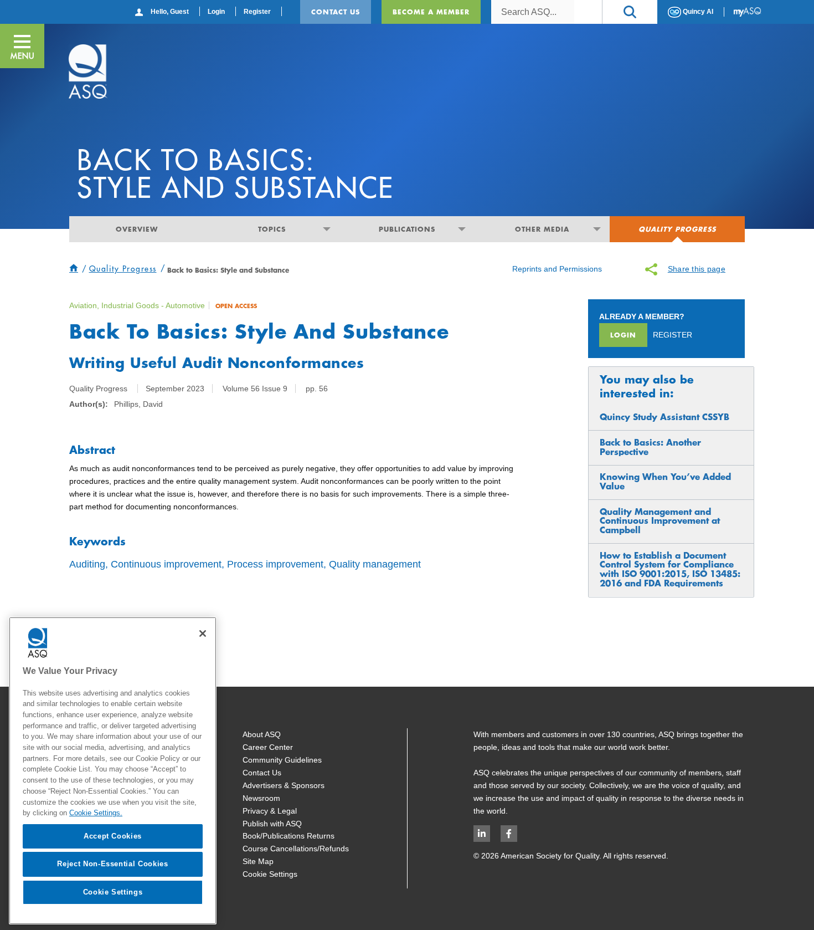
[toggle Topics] (326, 229)
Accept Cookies (113, 836)
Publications (407, 228)
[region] (113, 770)
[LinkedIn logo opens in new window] (481, 833)
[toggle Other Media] (597, 229)
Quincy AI (697, 12)
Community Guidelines (282, 759)
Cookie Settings (270, 874)
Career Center (268, 747)
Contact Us (335, 11)
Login (216, 12)
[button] (629, 12)
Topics (272, 228)
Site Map (258, 861)
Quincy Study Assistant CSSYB (664, 417)
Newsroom (261, 798)
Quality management (375, 564)
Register (257, 12)
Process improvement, (276, 564)
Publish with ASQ (272, 823)
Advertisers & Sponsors (283, 785)
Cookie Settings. (95, 813)
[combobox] (532, 12)
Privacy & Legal (270, 810)
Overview (137, 228)
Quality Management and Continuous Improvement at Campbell (660, 521)
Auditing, (88, 564)
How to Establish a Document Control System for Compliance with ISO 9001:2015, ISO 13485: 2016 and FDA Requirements (670, 569)
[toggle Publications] (462, 229)
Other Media (542, 228)
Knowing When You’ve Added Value (665, 481)
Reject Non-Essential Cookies (112, 864)
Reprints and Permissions (557, 268)
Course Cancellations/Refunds (296, 848)
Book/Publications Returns (288, 835)
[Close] (202, 633)
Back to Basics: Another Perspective (650, 447)
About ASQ (262, 734)
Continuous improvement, (167, 564)
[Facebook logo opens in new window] (509, 833)
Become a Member (431, 11)
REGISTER (672, 334)
